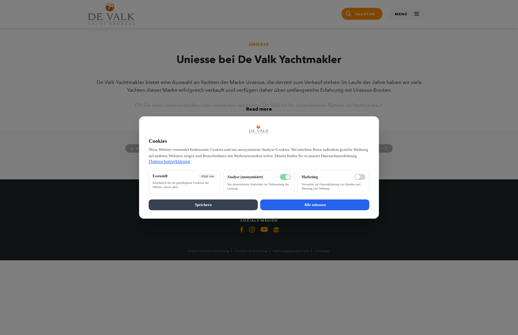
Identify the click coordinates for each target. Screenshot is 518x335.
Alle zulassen (315, 204)
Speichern (203, 204)
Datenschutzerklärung (169, 161)
